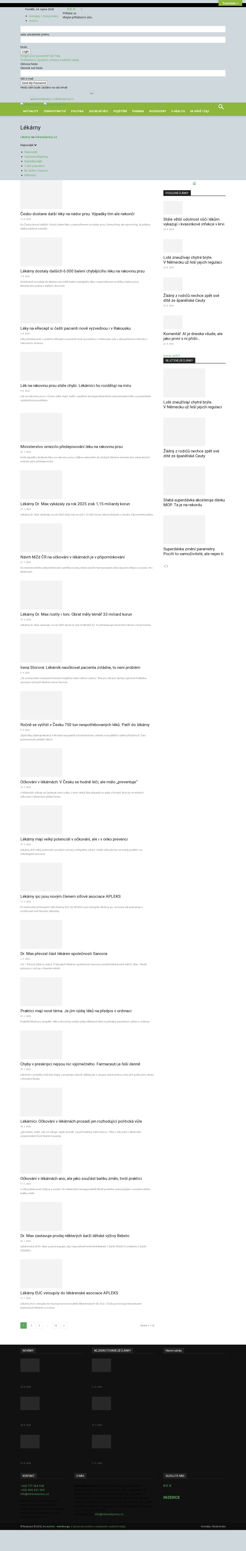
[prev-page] (164, 566)
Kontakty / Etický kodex (43, 16)
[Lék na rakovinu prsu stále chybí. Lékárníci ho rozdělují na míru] (87, 366)
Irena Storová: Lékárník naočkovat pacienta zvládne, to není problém (80, 667)
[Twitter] (74, 9)
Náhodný (30, 175)
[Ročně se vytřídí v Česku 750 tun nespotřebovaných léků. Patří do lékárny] (87, 705)
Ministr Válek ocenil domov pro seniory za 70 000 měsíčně (119, 1417)
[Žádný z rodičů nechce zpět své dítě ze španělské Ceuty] (194, 284)
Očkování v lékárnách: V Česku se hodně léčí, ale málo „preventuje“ (78, 782)
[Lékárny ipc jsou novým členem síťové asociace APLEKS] (87, 877)
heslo (23, 47)
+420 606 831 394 (32, 1489)
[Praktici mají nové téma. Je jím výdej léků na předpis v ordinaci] (87, 991)
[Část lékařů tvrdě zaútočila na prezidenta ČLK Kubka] (123, 1365)
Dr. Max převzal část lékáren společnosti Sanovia (63, 953)
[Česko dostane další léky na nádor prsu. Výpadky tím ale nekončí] (87, 194)
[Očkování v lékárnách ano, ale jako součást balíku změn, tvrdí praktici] (87, 1159)
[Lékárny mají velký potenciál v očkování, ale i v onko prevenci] (87, 819)
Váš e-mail (26, 78)
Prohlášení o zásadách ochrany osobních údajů (49, 60)
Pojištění (120, 111)
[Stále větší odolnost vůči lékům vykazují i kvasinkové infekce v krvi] (194, 207)
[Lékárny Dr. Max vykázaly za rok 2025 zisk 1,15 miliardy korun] (87, 484)
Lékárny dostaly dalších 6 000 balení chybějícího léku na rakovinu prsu (82, 271)
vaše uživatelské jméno (34, 34)
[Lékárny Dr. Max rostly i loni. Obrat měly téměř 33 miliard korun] (87, 595)
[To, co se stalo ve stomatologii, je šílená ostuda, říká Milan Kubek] (123, 1441)
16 (55, 1325)
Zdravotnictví (55, 111)
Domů (23, 121)
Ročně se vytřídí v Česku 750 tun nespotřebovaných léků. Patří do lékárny (85, 724)
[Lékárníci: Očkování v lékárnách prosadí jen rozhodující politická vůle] (87, 1102)
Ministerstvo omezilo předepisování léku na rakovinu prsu (71, 446)
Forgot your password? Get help (40, 56)
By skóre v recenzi (36, 170)
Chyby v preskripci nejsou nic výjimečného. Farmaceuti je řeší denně (80, 1064)
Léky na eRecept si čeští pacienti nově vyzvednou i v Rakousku (75, 328)
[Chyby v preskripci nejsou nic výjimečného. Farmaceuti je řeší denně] (87, 1044)
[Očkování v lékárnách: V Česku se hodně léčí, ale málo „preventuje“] (87, 762)
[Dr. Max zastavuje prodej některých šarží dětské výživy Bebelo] (87, 1216)
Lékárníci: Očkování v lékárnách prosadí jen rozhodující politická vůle (81, 1121)
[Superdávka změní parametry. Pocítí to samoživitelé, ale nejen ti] (194, 529)
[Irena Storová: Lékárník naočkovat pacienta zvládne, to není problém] (87, 648)
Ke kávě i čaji (199, 111)
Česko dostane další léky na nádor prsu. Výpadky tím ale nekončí (77, 214)
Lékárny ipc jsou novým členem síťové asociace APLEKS (70, 896)
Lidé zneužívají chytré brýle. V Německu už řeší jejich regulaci (192, 260)
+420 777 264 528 (32, 1485)
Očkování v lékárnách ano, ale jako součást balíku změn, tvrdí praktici (81, 1178)
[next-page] (64, 1325)
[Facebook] (68, 9)
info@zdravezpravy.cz (34, 1494)
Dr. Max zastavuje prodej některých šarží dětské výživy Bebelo (74, 1235)
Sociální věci (98, 111)
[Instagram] (70, 9)
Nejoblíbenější (33, 161)
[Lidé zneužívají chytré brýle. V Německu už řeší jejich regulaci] (194, 246)
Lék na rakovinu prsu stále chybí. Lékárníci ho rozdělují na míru (75, 385)
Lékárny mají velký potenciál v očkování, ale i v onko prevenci (74, 839)
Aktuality (30, 111)
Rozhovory (157, 111)
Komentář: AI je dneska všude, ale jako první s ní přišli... (193, 336)
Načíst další (170, 355)
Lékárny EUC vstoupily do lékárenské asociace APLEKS (69, 1293)
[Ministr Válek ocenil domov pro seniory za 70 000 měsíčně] (123, 1403)
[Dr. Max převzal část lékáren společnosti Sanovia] (87, 934)
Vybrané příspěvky (36, 156)
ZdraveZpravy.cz (46, 137)
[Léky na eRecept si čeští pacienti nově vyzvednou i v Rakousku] (87, 309)
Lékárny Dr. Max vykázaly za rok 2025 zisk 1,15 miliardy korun (75, 504)
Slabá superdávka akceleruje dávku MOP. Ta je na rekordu (194, 502)
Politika (77, 111)
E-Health (178, 111)
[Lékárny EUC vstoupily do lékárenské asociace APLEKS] (87, 1273)
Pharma (138, 111)
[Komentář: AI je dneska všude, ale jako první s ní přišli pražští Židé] (194, 322)
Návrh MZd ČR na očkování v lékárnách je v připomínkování (72, 557)
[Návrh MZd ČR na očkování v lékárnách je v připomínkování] (87, 537)
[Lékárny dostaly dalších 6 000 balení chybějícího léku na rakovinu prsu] (87, 251)
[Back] (81, 9)
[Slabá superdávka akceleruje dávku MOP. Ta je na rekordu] (194, 480)
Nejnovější (30, 152)
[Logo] (32, 104)
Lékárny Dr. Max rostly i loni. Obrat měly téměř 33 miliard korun (76, 614)
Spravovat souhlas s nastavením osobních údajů (99, 1526)
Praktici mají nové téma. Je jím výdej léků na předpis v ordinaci (76, 1011)
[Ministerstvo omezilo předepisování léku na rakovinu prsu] (87, 427)
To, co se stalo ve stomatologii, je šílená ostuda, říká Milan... (122, 1455)
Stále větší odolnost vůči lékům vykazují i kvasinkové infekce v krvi (193, 221)
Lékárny (25, 137)
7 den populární (34, 165)
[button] (221, 108)
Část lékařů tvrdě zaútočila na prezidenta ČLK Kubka (118, 1379)
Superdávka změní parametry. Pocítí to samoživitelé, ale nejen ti (193, 551)
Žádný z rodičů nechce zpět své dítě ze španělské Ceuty (191, 298)
